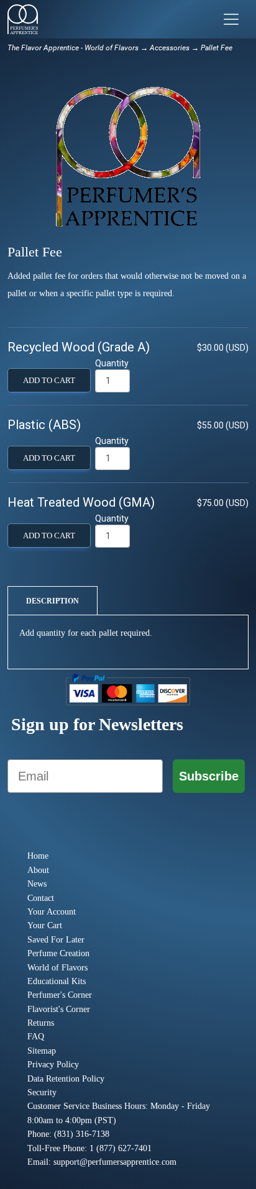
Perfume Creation (58, 953)
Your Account (51, 911)
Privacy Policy (53, 1064)
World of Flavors (57, 967)
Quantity (112, 363)
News (37, 883)
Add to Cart (49, 380)
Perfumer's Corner (59, 995)
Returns (40, 1023)
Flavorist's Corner (58, 1009)
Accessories (170, 47)
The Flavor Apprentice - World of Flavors (73, 47)
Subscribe (209, 776)
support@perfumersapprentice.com (114, 1162)
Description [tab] (52, 601)
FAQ (35, 1036)
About (38, 870)
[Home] (22, 19)
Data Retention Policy (65, 1078)
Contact (40, 898)
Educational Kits (56, 981)
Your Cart (44, 925)
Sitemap (41, 1051)
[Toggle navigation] (231, 19)
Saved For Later (56, 939)
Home (37, 856)
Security (42, 1092)
